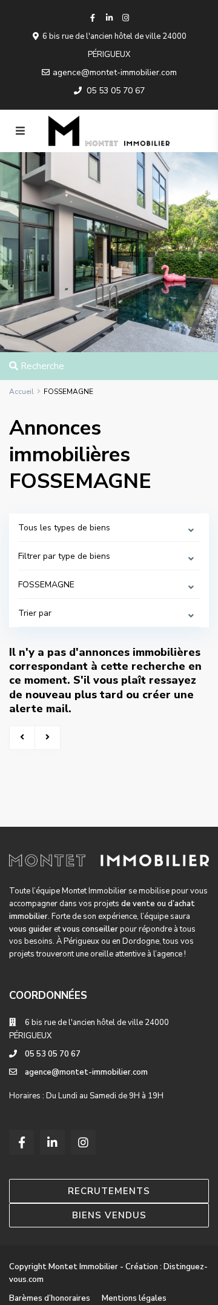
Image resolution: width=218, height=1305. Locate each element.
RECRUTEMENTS (109, 1191)
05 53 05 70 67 (116, 90)
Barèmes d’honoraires (49, 1298)
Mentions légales (134, 1298)
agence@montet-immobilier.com (115, 72)
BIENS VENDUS (109, 1215)
